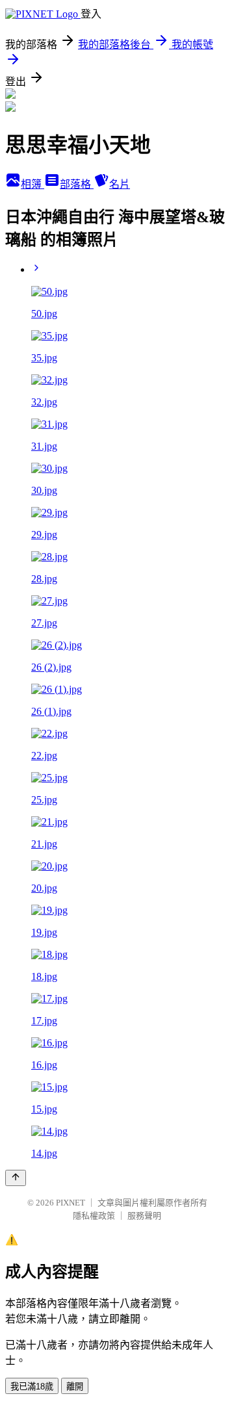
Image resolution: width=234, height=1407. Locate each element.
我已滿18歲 (31, 1386)
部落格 (77, 184)
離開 (74, 1386)
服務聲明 (144, 1215)
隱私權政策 (94, 1215)
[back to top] (15, 1178)
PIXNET (70, 1202)
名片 (119, 184)
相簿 (32, 184)
